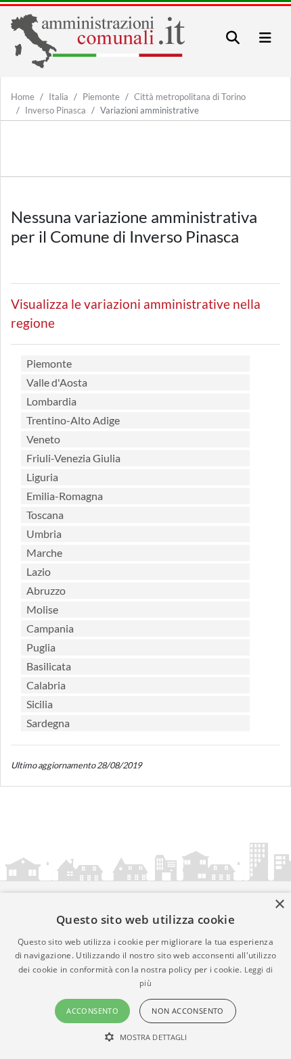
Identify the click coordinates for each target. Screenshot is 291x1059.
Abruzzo (46, 590)
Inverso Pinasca (55, 110)
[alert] (145, 976)
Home (23, 96)
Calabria (46, 685)
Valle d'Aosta (56, 382)
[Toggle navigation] (232, 37)
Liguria (42, 476)
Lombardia (51, 401)
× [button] (279, 905)
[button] (145, 1036)
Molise (42, 609)
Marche (44, 552)
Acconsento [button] (92, 1011)
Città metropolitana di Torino (190, 96)
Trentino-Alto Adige (73, 420)
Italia (58, 96)
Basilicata (48, 666)
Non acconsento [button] (188, 1011)
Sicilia (39, 703)
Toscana (45, 514)
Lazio (38, 571)
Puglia (40, 647)
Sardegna (48, 722)
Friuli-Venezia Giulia (73, 457)
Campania (50, 628)
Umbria (44, 533)
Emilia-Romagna (64, 495)
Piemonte (101, 96)
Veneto (43, 439)
